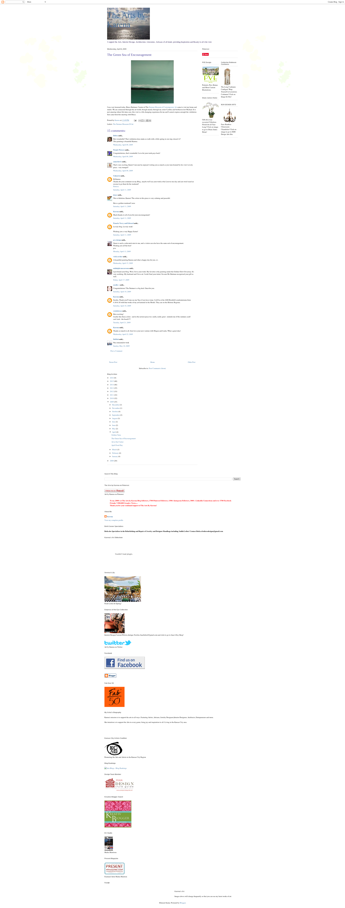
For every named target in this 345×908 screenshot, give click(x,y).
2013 (112, 388)
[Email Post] (135, 120)
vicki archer (118, 256)
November (116, 408)
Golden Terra (116, 435)
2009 (112, 402)
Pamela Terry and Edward (123, 223)
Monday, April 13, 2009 (122, 251)
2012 (112, 391)
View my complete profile (113, 520)
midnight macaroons (121, 268)
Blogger (183, 903)
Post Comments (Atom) (157, 368)
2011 (112, 395)
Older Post (191, 362)
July (114, 421)
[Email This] (139, 120)
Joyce (115, 195)
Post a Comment (116, 351)
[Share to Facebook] (147, 120)
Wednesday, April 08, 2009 (123, 144)
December (116, 404)
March (114, 449)
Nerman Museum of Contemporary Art (163, 107)
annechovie (117, 161)
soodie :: (116, 284)
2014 (112, 384)
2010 (112, 398)
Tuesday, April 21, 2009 (122, 322)
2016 (112, 378)
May (114, 428)
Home (152, 362)
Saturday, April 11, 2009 (122, 190)
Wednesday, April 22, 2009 (123, 334)
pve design (117, 240)
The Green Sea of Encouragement (123, 438)
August (115, 418)
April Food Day (117, 445)
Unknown (116, 175)
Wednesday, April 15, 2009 (123, 263)
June (114, 425)
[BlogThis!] (142, 120)
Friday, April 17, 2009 (121, 280)
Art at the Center (117, 442)
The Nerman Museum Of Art (123, 124)
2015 (112, 381)
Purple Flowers (119, 149)
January (115, 456)
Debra (115, 135)
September (116, 415)
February (115, 453)
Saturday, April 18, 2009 (122, 291)
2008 (112, 460)
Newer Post (113, 362)
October (115, 411)
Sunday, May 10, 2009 (121, 346)
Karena (116, 211)
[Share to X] (145, 120)
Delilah (116, 339)
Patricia (116, 186)
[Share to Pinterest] (150, 120)
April (114, 432)
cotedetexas (117, 310)
